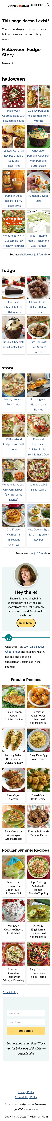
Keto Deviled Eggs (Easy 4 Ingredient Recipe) (38, 534)
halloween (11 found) (34, 254)
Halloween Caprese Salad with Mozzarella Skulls (13, 115)
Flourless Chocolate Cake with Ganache (13, 307)
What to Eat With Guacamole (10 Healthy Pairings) (13, 240)
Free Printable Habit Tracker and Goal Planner (38, 240)
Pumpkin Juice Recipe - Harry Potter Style (13, 200)
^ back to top (10, 992)
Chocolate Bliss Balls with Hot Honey (38, 307)
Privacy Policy (26, 1092)
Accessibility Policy (26, 1097)
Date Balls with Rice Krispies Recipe (38, 347)
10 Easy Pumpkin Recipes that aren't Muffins (38, 115)
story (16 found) (37, 553)
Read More (26, 623)
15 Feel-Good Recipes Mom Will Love (13, 444)
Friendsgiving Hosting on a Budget (38, 404)
